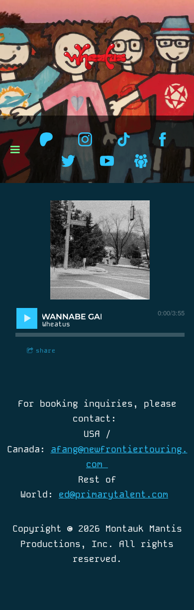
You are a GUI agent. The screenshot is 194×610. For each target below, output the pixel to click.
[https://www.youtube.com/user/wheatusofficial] (107, 161)
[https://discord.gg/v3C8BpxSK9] (141, 161)
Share (46, 351)
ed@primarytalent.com (113, 494)
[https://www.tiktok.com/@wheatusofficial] (124, 139)
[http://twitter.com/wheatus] (68, 161)
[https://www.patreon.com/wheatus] (46, 139)
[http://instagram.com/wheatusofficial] (85, 139)
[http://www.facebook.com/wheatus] (163, 139)
